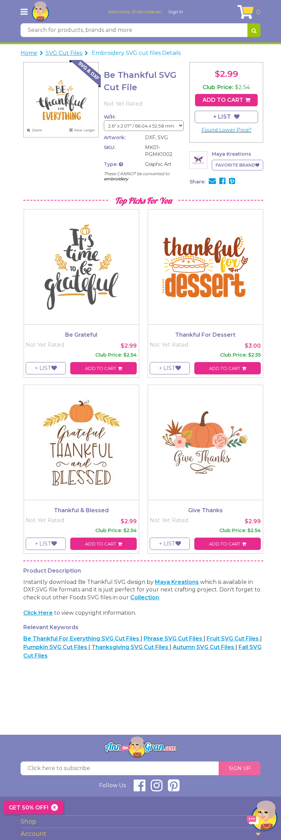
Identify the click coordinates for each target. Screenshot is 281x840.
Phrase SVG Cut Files (174, 638)
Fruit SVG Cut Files (233, 638)
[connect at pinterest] (174, 788)
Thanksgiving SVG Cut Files (130, 647)
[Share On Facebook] (222, 182)
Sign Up (240, 768)
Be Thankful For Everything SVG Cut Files (81, 638)
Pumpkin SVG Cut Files (55, 647)
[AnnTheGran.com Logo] (40, 11)
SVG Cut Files (64, 53)
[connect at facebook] (139, 788)
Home (29, 53)
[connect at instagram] (156, 788)
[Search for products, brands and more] (253, 30)
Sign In (175, 11)
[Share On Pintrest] (232, 182)
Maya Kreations (177, 582)
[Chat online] (262, 818)
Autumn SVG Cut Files (204, 647)
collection (144, 597)
